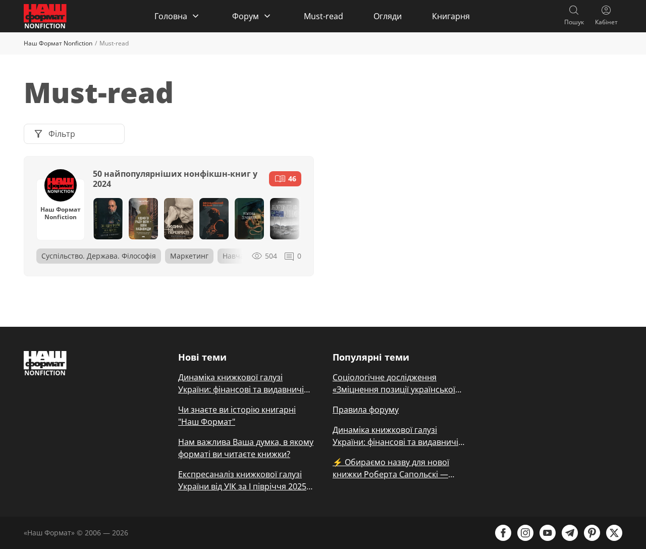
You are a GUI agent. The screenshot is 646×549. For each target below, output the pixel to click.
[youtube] (548, 533)
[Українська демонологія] (249, 218)
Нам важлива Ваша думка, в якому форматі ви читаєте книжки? (245, 448)
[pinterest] (592, 533)
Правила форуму (366, 409)
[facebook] (503, 533)
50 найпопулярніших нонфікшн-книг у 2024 (175, 179)
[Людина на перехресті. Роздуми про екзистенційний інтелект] (179, 218)
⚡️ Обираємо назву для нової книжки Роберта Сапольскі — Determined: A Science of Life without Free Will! (391, 468)
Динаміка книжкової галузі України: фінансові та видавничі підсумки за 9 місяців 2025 (241, 383)
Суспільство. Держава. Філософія (98, 256)
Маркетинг (189, 256)
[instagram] (525, 533)
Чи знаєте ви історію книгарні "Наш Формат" (237, 415)
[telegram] (570, 533)
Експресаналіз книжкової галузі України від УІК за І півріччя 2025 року (242, 480)
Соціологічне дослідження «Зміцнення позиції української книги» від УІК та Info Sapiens (394, 383)
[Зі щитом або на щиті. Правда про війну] (108, 218)
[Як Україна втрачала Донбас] (285, 218)
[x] (614, 533)
